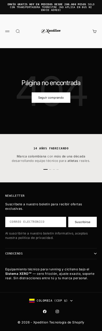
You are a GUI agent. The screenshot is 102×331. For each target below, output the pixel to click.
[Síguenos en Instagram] (57, 311)
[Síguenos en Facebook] (45, 311)
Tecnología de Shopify (66, 322)
